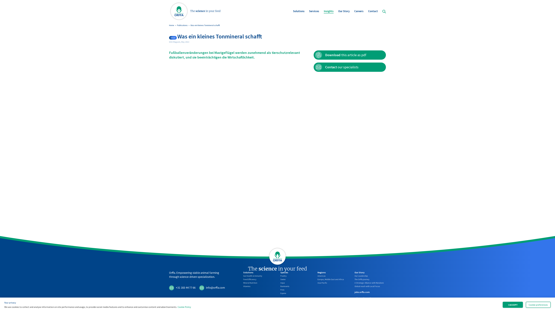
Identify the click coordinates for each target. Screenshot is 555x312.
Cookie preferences (538, 304)
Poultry (283, 276)
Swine (283, 279)
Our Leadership (361, 276)
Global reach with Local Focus (367, 286)
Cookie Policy (184, 306)
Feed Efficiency (249, 279)
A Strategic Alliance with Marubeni (369, 283)
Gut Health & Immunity (252, 276)
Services (314, 11)
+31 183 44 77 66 (186, 287)
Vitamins (246, 286)
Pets (282, 289)
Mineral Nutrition (250, 283)
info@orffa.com (215, 287)
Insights (329, 11)
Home (171, 25)
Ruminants (284, 286)
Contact (373, 11)
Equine (283, 293)
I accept (513, 304)
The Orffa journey (362, 279)
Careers (358, 11)
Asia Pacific (322, 283)
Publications (182, 25)
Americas (322, 276)
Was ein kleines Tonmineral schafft (205, 25)
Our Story (344, 11)
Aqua (282, 283)
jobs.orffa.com (362, 292)
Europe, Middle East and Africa (331, 279)
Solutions (299, 11)
